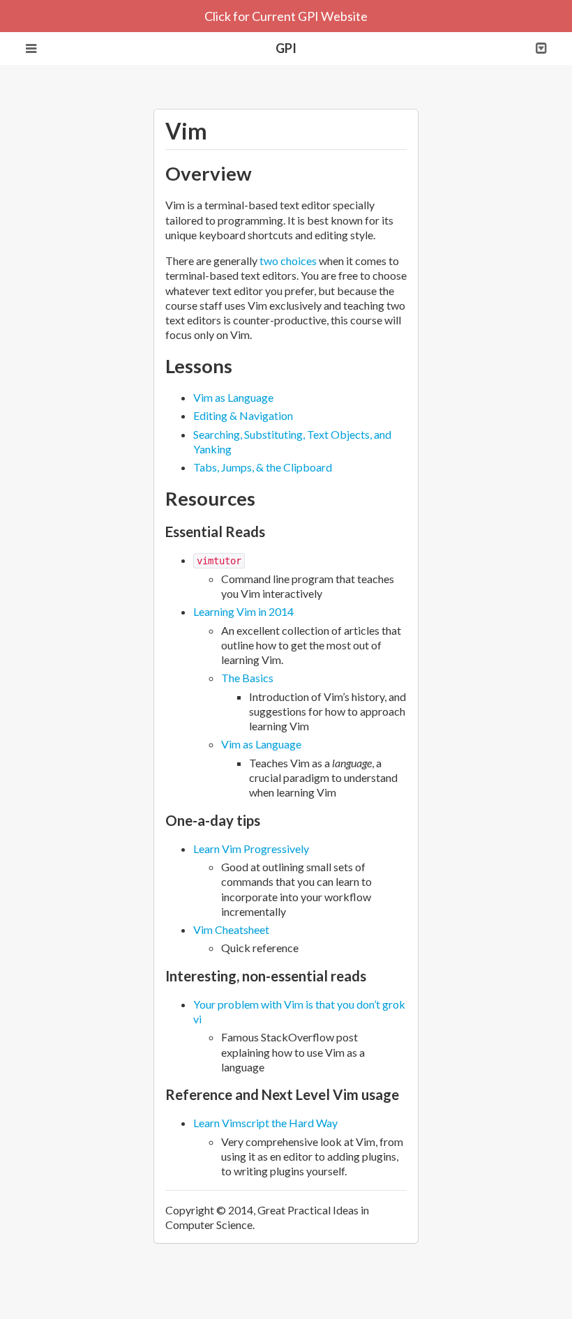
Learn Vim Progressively (251, 848)
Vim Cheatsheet (231, 929)
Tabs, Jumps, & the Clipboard (262, 467)
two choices (288, 260)
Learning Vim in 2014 (243, 611)
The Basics (247, 677)
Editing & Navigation (243, 415)
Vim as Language (233, 397)
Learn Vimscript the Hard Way (265, 1122)
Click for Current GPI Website (286, 16)
